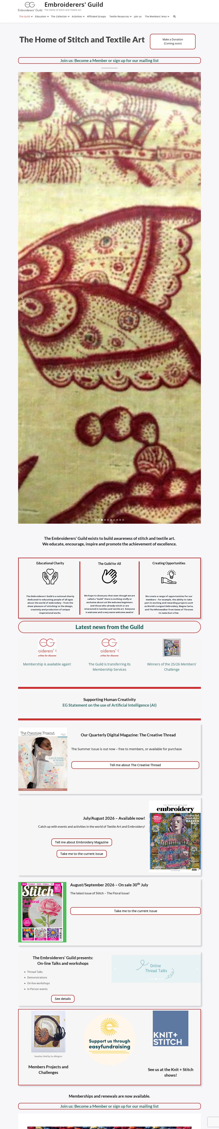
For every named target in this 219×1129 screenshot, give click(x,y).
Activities (77, 16)
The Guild (24, 16)
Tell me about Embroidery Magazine (81, 842)
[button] (96, 520)
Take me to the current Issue (135, 911)
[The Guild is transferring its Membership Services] (109, 648)
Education (40, 16)
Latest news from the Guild (109, 626)
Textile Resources (119, 16)
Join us (138, 16)
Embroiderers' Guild (73, 4)
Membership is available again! (47, 664)
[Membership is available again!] (47, 648)
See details (63, 999)
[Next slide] (196, 297)
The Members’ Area (156, 16)
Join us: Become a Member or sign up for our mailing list (109, 60)
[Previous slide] (22, 297)
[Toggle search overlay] (174, 16)
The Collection (59, 16)
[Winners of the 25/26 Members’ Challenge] (172, 648)
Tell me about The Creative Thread (135, 765)
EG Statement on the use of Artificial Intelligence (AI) (110, 705)
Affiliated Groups (96, 16)
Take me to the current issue (81, 854)
